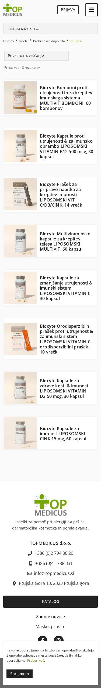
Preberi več (35, 660)
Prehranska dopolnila (49, 41)
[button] (91, 9)
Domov (8, 41)
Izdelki (23, 41)
